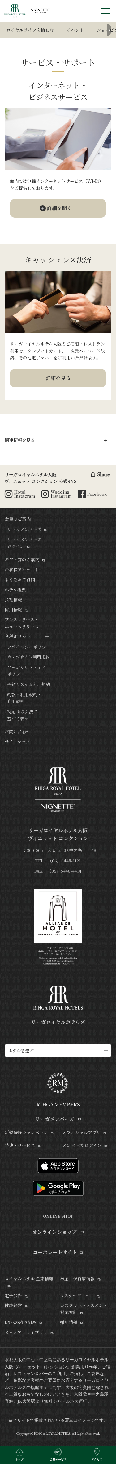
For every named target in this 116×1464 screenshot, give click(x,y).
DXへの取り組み (21, 1322)
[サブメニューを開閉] (47, 519)
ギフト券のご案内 (22, 559)
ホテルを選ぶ (21, 1050)
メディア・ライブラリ (26, 1332)
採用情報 (13, 609)
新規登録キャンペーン (26, 1132)
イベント (75, 30)
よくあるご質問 (20, 579)
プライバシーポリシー (28, 647)
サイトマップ (17, 741)
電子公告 (13, 1295)
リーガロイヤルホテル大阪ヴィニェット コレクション (58, 834)
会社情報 (13, 599)
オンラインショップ (55, 1231)
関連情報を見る (20, 440)
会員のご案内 (18, 519)
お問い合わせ (18, 731)
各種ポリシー (18, 636)
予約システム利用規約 (28, 684)
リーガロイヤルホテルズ (58, 1022)
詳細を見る (58, 378)
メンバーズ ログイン (81, 1145)
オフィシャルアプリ (81, 1132)
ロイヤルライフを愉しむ (30, 30)
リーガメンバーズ (24, 529)
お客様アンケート (22, 569)
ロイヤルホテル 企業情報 (29, 1278)
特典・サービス (20, 1145)
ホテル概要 (15, 589)
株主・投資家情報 (77, 1278)
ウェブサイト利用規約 (28, 657)
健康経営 (13, 1305)
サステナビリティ (77, 1295)
